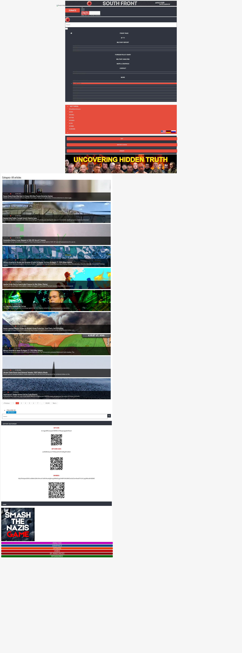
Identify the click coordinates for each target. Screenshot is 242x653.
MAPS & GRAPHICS (123, 64)
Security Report (78, 86)
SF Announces (77, 85)
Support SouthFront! (80, 80)
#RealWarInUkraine (75, 109)
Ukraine (75, 48)
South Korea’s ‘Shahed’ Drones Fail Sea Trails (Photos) (20, 394)
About (75, 82)
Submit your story (79, 72)
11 (11, 282)
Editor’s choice (78, 88)
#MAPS (5, 348)
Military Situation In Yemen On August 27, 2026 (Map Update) (23, 350)
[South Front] (121, 5)
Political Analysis (79, 99)
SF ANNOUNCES (57, 554)
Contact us (77, 71)
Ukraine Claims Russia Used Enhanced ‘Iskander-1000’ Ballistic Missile (25, 372)
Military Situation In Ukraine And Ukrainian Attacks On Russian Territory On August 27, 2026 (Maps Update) (37, 262)
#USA (71, 123)
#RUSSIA (5, 193)
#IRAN (71, 112)
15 (10, 304)
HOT (122, 138)
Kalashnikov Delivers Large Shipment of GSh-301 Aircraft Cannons (24, 240)
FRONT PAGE (124, 33)
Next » (55, 403)
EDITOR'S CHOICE (122, 144)
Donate (72, 10)
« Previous (6, 403)
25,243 (47, 403)
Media (75, 96)
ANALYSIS (57, 543)
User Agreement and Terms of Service (86, 101)
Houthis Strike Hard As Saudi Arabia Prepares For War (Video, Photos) (25, 284)
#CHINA (71, 126)
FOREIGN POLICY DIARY (123, 55)
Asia (4, 392)
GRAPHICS (57, 546)
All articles (77, 83)
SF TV (123, 38)
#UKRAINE (72, 129)
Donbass (76, 50)
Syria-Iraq (76, 45)
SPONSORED (57, 556)
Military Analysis (122, 59)
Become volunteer (79, 74)
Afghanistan (77, 51)
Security (76, 98)
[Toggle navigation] (66, 29)
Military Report (123, 42)
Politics (75, 91)
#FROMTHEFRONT (8, 260)
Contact (123, 68)
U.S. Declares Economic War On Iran (14, 306)
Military (76, 90)
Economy (76, 93)
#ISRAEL (71, 115)
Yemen (75, 47)
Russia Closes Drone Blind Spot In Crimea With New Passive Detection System (28, 196)
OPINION (57, 548)
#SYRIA (71, 117)
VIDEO (57, 551)
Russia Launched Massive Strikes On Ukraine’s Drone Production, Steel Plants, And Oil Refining (33, 328)
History (75, 94)
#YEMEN (71, 120)
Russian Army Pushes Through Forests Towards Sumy (20, 218)
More (123, 77)
